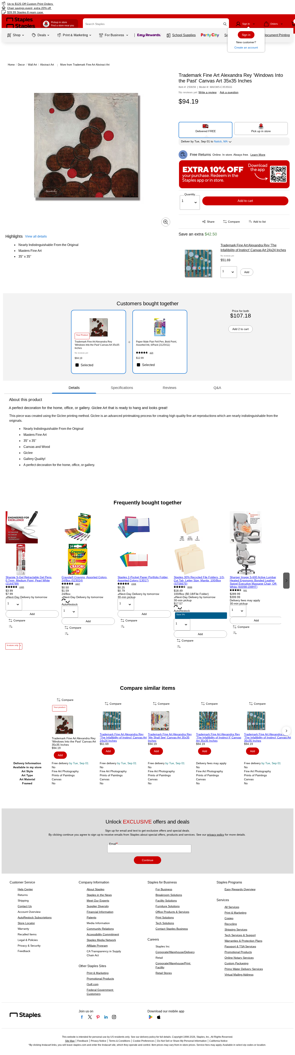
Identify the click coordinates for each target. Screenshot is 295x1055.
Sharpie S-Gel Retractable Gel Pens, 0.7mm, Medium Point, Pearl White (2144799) (29, 580)
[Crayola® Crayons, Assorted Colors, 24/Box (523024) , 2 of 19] (88, 543)
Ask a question (229, 92)
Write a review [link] (207, 92)
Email (113, 844)
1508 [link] (133, 584)
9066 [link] (189, 587)
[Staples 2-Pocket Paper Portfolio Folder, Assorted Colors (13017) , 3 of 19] (144, 543)
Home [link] (11, 64)
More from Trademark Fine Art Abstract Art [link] (85, 64)
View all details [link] (36, 236)
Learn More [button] (257, 154)
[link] (50, 4)
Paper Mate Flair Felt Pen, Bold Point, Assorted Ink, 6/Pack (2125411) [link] (156, 343)
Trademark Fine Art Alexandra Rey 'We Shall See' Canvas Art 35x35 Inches (170, 737)
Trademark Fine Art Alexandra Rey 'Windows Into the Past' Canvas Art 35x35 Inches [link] (97, 345)
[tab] (74, 388)
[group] (32, 580)
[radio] (206, 128)
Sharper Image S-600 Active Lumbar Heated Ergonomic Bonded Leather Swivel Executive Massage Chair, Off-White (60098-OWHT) (253, 582)
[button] (225, 24)
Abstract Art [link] (47, 64)
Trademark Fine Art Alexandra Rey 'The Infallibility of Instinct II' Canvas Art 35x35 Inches (218, 737)
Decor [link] (21, 64)
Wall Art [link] (32, 64)
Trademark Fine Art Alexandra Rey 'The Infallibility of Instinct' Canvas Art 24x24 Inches (253, 248)
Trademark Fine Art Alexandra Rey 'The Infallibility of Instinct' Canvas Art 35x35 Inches (267, 737)
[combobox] (156, 24)
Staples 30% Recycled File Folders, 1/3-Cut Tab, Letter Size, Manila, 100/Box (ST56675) (199, 580)
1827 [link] (77, 584)
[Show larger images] (165, 222)
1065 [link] (21, 587)
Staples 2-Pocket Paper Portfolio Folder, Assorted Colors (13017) (143, 579)
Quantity (189, 194)
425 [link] (151, 353)
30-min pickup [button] (126, 597)
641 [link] (245, 590)
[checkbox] (98, 365)
